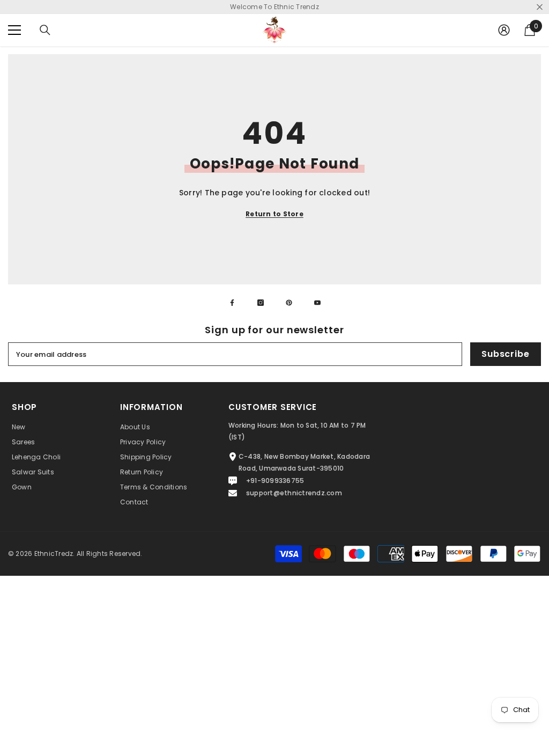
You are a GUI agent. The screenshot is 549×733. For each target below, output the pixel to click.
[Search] (45, 30)
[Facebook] (232, 302)
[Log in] (504, 30)
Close (540, 7)
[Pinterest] (289, 302)
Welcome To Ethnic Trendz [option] (274, 6)
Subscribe (505, 354)
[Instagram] (260, 302)
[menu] (14, 30)
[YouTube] (317, 302)
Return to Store (274, 213)
